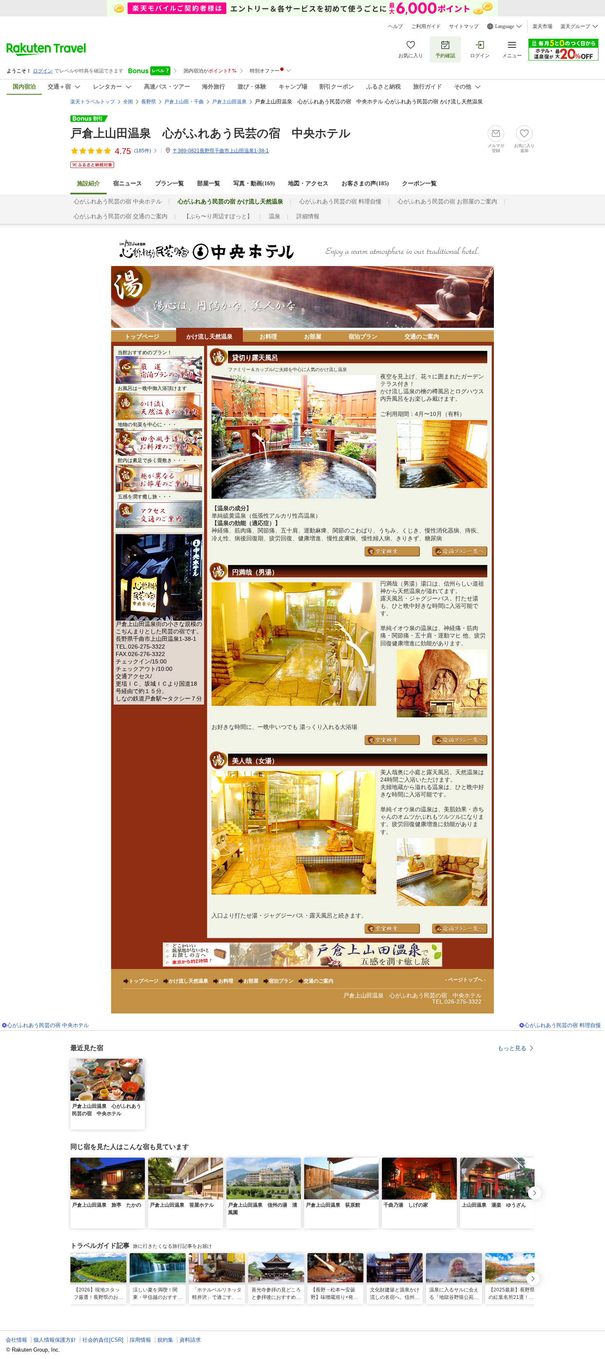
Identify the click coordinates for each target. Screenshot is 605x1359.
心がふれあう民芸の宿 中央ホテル (118, 201)
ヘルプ (395, 26)
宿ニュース (127, 183)
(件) (142, 150)
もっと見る (512, 1048)
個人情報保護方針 (54, 1340)
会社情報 (16, 1340)
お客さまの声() (365, 183)
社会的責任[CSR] (102, 1340)
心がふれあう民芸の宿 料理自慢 (340, 201)
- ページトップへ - (465, 979)
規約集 (165, 1340)
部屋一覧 (208, 183)
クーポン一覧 (419, 183)
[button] (140, 1064)
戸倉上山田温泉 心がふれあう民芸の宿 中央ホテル (210, 133)
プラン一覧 (169, 183)
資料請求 (190, 1340)
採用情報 (140, 1340)
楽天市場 (542, 26)
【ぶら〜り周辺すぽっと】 (218, 216)
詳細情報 (307, 216)
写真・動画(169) (254, 183)
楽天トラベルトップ (92, 102)
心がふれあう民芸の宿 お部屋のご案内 (447, 201)
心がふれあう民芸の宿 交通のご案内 (121, 216)
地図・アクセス (308, 183)
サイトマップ (464, 26)
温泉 (274, 216)
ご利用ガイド (426, 26)
